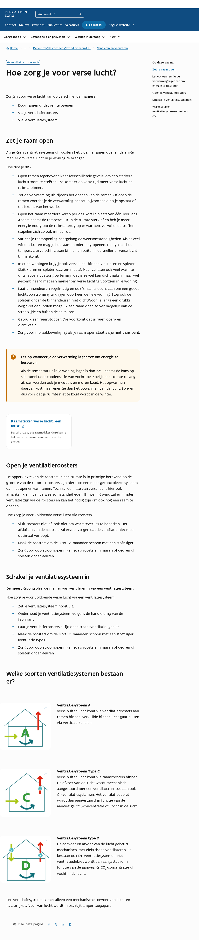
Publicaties (54, 25)
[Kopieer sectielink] (57, 141)
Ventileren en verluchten (112, 48)
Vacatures (72, 25)
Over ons (38, 25)
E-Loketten (94, 25)
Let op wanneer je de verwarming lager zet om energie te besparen (168, 81)
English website (120, 25)
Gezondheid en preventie (48, 37)
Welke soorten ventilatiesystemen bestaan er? (170, 111)
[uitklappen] (24, 37)
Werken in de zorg (87, 37)
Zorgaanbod (12, 37)
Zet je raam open (163, 69)
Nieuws (24, 25)
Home (14, 48)
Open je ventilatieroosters (169, 93)
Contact (10, 25)
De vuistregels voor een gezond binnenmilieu (62, 48)
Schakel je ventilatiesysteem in (172, 100)
